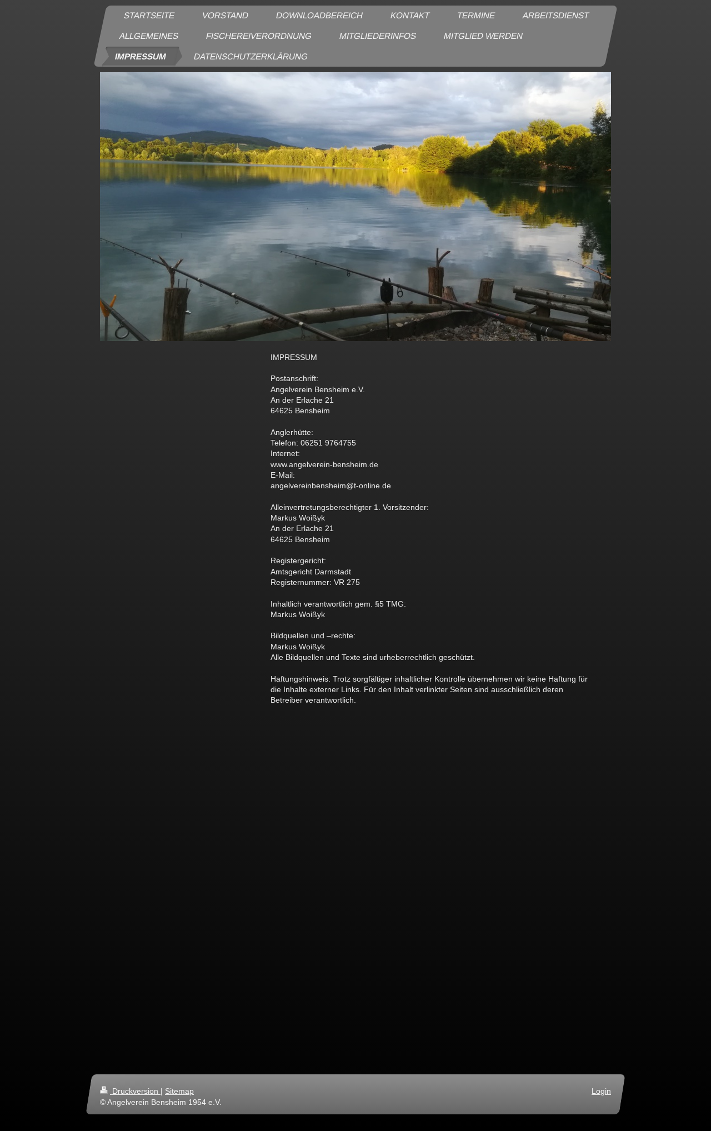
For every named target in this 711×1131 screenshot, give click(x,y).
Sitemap (179, 1091)
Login (601, 1091)
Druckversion (135, 1091)
